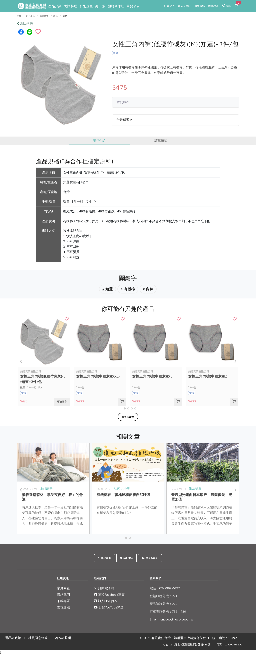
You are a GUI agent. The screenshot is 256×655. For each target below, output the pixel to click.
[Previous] (21, 361)
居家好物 (44, 16)
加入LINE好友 (107, 601)
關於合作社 (116, 6)
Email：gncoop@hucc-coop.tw (171, 619)
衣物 (65, 16)
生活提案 (195, 488)
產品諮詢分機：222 (163, 603)
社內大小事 (122, 488)
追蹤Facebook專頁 (111, 594)
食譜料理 (70, 6)
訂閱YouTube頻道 (111, 607)
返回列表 (26, 23)
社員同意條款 (38, 638)
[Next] (235, 361)
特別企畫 (86, 6)
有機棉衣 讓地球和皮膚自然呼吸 (123, 494)
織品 (55, 16)
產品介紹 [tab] (99, 140)
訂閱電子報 (105, 588)
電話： (154, 588)
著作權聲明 (63, 638)
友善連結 (63, 607)
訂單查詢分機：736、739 (168, 611)
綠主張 (100, 6)
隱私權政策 (13, 638)
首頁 (19, 16)
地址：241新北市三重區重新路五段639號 (186, 644)
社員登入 (169, 6)
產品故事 (46, 488)
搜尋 (228, 6)
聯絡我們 (63, 594)
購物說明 (213, 6)
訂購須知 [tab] (160, 140)
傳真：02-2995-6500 (230, 644)
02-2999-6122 (165, 588)
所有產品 (30, 16)
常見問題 (63, 588)
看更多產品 (128, 416)
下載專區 (63, 601)
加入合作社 (184, 6)
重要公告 (133, 6)
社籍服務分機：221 (163, 596)
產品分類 (54, 6)
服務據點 (199, 6)
